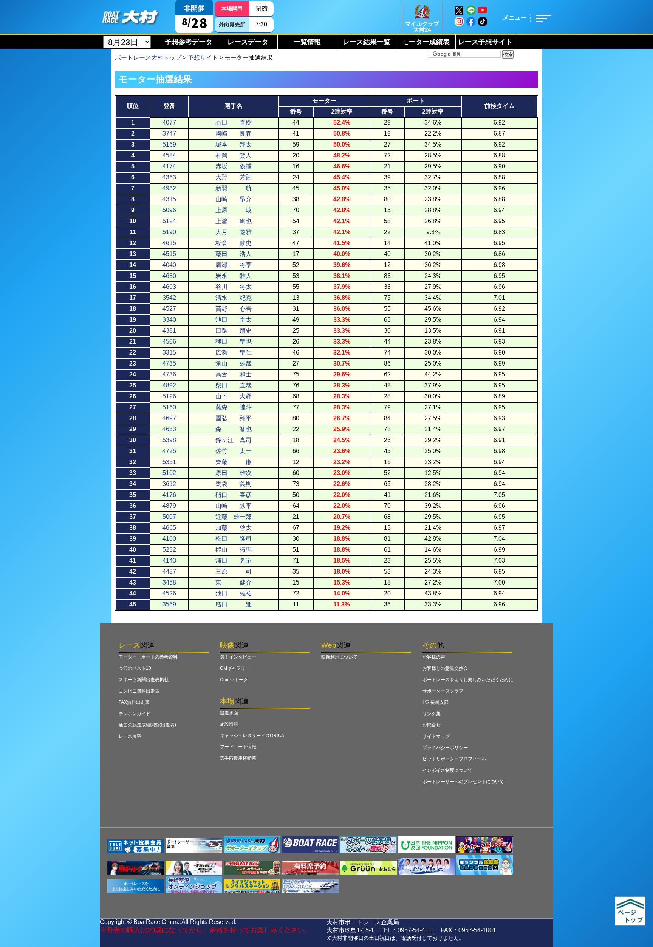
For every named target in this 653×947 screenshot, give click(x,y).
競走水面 (229, 713)
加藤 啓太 (233, 527)
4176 (169, 495)
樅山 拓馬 (233, 549)
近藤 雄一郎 (233, 517)
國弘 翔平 (233, 418)
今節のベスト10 (135, 668)
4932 (169, 188)
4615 (169, 243)
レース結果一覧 (366, 42)
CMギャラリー (235, 668)
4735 (169, 363)
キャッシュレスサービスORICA (252, 735)
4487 (169, 571)
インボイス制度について (447, 770)
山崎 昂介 (233, 199)
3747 (169, 133)
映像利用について (339, 657)
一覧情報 (307, 42)
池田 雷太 (233, 319)
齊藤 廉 (233, 462)
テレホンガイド (134, 713)
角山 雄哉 (233, 363)
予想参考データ (188, 42)
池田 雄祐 (233, 593)
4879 (169, 506)
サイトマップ (436, 736)
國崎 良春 (233, 133)
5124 (169, 221)
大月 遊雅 (233, 232)
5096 (169, 210)
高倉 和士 (233, 374)
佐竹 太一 (233, 451)
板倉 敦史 (233, 243)
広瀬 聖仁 (233, 352)
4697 (169, 418)
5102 (169, 473)
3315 (169, 352)
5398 (169, 440)
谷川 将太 (233, 287)
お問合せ (431, 725)
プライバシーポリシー (445, 747)
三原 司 (233, 571)
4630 (169, 276)
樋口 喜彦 (233, 495)
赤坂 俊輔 (233, 166)
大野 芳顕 (233, 177)
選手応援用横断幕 (238, 758)
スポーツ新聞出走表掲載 (144, 679)
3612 (169, 484)
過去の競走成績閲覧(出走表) (147, 725)
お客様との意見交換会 (445, 668)
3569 (169, 604)
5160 (169, 407)
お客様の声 (433, 657)
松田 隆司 (233, 538)
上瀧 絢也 (233, 221)
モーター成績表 (426, 42)
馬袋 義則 (233, 484)
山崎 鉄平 (233, 506)
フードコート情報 (238, 747)
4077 (169, 122)
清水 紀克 (233, 298)
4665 (169, 527)
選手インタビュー (238, 657)
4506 (169, 341)
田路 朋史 (233, 330)
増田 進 (233, 604)
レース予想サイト (485, 42)
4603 (169, 287)
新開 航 (233, 188)
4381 (169, 330)
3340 (169, 319)
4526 (169, 593)
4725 (169, 451)
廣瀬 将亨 (233, 265)
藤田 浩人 (233, 254)
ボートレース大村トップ (148, 57)
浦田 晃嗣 (233, 560)
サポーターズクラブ (442, 691)
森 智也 (233, 429)
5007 (169, 517)
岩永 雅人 (233, 276)
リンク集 (431, 713)
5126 (169, 396)
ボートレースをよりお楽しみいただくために (467, 679)
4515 (169, 254)
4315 (169, 199)
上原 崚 (233, 210)
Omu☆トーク (234, 679)
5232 (169, 549)
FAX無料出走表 (134, 702)
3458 (169, 582)
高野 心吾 (233, 308)
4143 (169, 560)
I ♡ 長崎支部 (435, 702)
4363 (169, 177)
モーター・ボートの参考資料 (148, 657)
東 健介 (233, 582)
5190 (169, 232)
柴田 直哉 (233, 385)
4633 (169, 429)
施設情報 (229, 724)
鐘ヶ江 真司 (233, 440)
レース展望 (130, 736)
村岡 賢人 (233, 155)
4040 (169, 265)
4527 (169, 308)
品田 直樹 (233, 122)
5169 (169, 144)
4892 (169, 385)
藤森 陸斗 (233, 407)
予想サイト (203, 57)
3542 (169, 298)
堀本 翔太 (233, 144)
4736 (169, 374)
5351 (169, 462)
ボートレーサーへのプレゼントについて (463, 781)
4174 (169, 166)
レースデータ (247, 42)
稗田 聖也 (233, 341)
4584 (169, 155)
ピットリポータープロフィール (454, 759)
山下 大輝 (233, 396)
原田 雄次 (233, 473)
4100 (169, 538)
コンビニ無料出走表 (139, 691)
